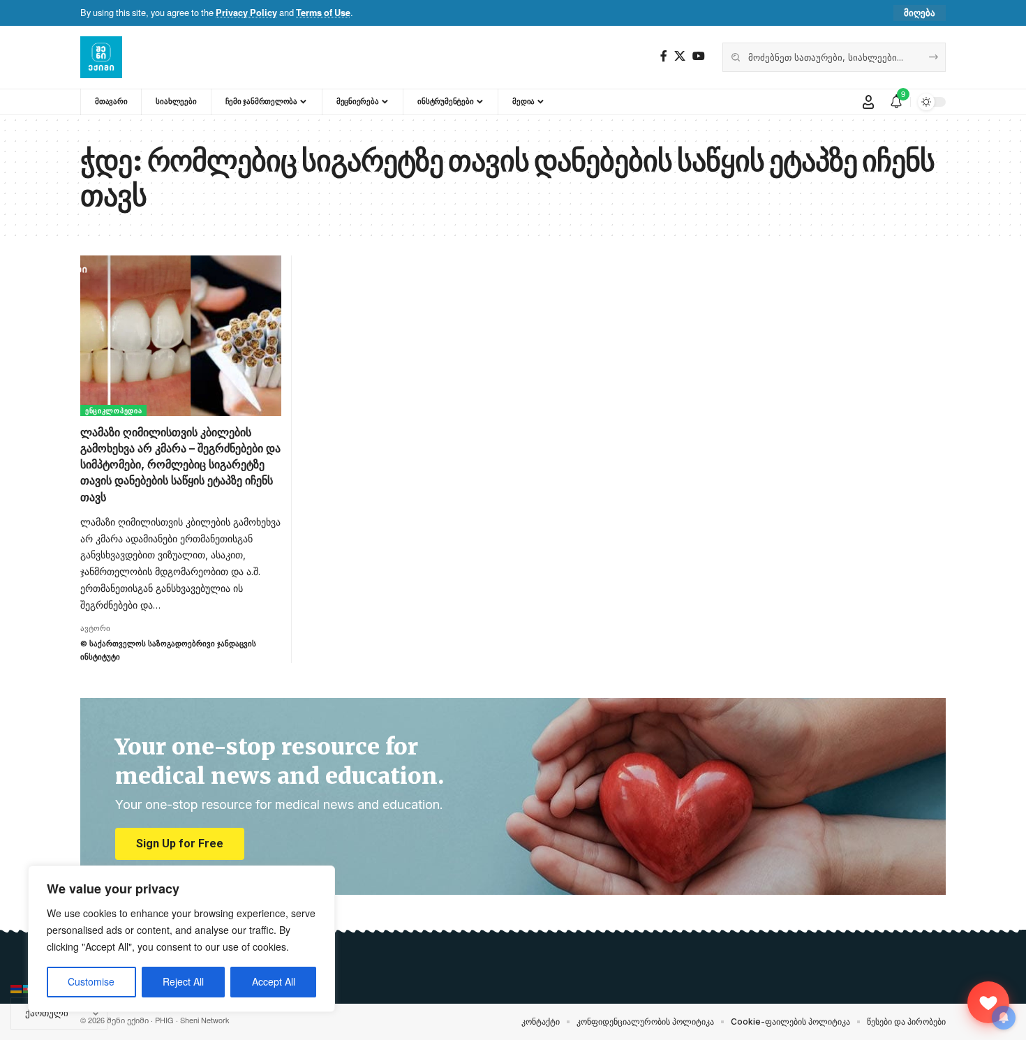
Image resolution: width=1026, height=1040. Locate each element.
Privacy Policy (246, 12)
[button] (919, 13)
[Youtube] (698, 56)
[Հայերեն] (16, 987)
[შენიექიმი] (988, 1002)
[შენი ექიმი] (101, 57)
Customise (91, 981)
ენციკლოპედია (113, 410)
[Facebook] (664, 56)
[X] (680, 56)
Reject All (183, 981)
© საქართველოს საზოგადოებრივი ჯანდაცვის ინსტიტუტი (168, 650)
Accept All (273, 981)
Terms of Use (323, 12)
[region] (181, 939)
